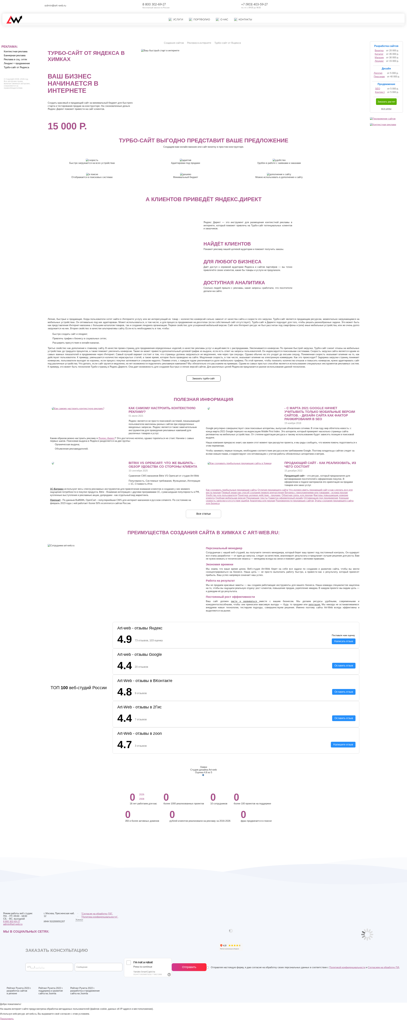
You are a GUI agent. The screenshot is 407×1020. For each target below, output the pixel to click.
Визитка (379, 50)
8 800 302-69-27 (154, 4)
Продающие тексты (257, 498)
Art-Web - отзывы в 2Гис (139, 707)
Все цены (386, 108)
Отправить (189, 967)
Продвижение (386, 84)
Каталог (379, 54)
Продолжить (7, 1018)
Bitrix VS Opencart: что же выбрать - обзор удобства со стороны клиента (163, 464)
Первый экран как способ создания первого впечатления (252, 492)
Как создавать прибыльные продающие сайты (231, 489)
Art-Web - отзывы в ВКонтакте (144, 681)
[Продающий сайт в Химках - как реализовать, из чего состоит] (239, 463)
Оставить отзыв (344, 665)
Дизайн (386, 68)
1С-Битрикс (57, 489)
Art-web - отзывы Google (139, 654)
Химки (79, 919)
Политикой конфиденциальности (347, 967)
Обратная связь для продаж (297, 495)
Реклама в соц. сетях (15, 59)
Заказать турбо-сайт (203, 378)
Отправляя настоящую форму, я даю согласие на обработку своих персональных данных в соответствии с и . (305, 967)
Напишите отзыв (343, 744)
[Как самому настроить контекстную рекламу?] (78, 408)
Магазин (379, 57)
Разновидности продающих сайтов (295, 500)
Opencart (55, 500)
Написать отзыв (343, 641)
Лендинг (379, 61)
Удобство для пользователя (221, 495)
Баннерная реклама (14, 55)
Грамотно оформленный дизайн (285, 498)
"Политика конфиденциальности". (99, 916)
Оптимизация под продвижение (321, 498)
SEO (377, 88)
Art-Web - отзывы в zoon (139, 733)
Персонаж (379, 76)
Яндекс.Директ (106, 438)
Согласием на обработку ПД (383, 967)
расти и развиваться (245, 601)
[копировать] (69, 5)
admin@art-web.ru (55, 5)
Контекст (380, 92)
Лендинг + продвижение (17, 63)
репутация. (315, 604)
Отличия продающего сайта (273, 489)
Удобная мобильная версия (230, 498)
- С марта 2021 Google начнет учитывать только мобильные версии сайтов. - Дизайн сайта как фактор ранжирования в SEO (319, 413)
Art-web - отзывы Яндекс (139, 628)
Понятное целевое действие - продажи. (259, 495)
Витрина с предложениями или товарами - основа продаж (316, 492)
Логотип (378, 73)
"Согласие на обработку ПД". (97, 913)
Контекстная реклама (15, 51)
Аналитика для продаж (262, 500)
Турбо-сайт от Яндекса (16, 67)
